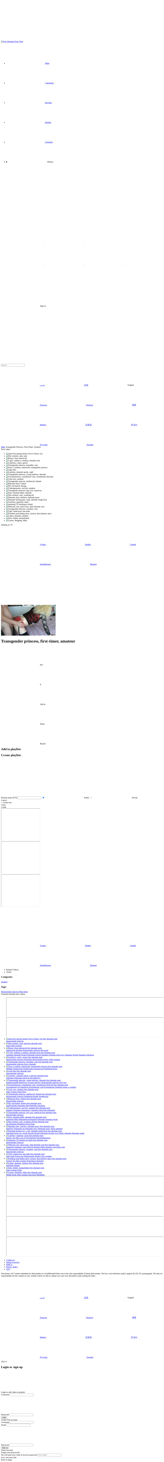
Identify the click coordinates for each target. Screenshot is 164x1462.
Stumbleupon (45, 564)
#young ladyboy (34, 1082)
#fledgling (21, 1124)
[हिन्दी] (142, 245)
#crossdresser (11, 1087)
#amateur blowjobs (39, 1110)
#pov (24, 1092)
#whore (9, 1161)
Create (3, 807)
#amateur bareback (86, 1055)
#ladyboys (22, 1082)
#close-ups (18, 1156)
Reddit (88, 544)
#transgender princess (10, 992)
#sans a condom (69, 1087)
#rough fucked (33, 1133)
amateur (4, 982)
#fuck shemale (56, 1129)
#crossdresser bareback (53, 1087)
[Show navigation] (82, 20)
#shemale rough (77, 1133)
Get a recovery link (9, 1457)
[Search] (82, 327)
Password (5, 1414)
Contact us (10, 1260)
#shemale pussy (43, 1129)
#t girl (26, 1138)
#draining (12, 1124)
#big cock (19, 1138)
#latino (17, 1165)
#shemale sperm (20, 1078)
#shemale (10, 1078)
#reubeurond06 (12, 1082)
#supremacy (26, 1110)
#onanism (28, 1059)
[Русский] (25, 205)
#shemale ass (19, 1129)
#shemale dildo (12, 1119)
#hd (27, 1106)
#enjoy (46, 1059)
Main (3, 447)
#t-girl (30, 1078)
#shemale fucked (34, 1055)
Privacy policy (12, 1267)
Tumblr (133, 544)
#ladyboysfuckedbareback (39, 1138)
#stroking (41, 1106)
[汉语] (64, 245)
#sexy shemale (30, 1064)
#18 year (62, 1082)
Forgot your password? (10, 1452)
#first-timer (23, 992)
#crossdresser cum (35, 1087)
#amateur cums (20, 1147)
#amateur (17, 1110)
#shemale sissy (31, 1129)
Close (3, 805)
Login (4, 1417)
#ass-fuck (32, 1175)
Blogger (93, 564)
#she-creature (16, 1046)
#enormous (31, 1161)
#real (27, 1124)
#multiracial (43, 1096)
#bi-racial (44, 1050)
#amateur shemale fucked (16, 1055)
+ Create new (6, 802)
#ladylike (33, 1106)
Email (3, 1425)
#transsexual (38, 1069)
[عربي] (25, 245)
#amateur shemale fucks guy (52, 1055)
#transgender (37, 1059)
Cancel (4, 800)
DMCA (9, 1264)
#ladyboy (37, 1078)
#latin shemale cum (48, 1147)
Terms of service (12, 1262)
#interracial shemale (14, 1050)
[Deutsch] (25, 284)
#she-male (10, 1156)
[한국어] (103, 264)
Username (5, 1395)
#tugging (40, 1161)
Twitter (42, 544)
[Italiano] (25, 264)
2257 (8, 1269)
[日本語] (64, 264)
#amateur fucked (71, 1055)
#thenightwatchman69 (27, 1119)
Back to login (6, 1460)
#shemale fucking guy (49, 1133)
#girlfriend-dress (50, 1069)
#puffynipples (11, 1106)
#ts (7, 1124)
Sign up (5, 1448)
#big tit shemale (33, 1147)
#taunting (21, 1106)
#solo (55, 1119)
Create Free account (9, 1420)
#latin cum (60, 1147)
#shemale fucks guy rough (16, 1133)
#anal (8, 1046)
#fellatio (9, 1069)
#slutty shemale (64, 1133)
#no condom (46, 1156)
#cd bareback (22, 1087)
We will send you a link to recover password (19, 1455)
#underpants (28, 1069)
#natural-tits (18, 1069)
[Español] (142, 264)
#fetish (9, 1175)
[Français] (103, 245)
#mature (9, 1110)
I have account (7, 1450)
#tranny (9, 1138)
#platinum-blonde (31, 1096)
